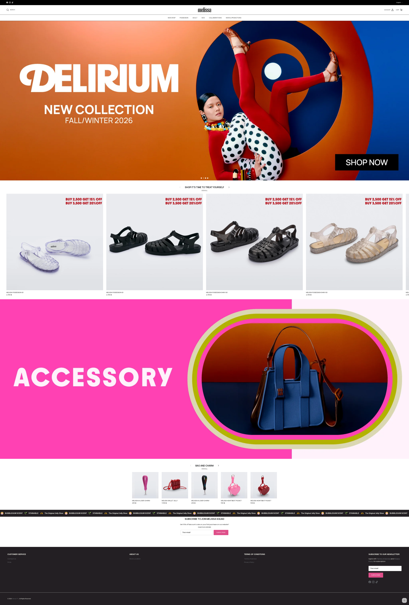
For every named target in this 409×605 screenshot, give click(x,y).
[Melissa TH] (204, 9)
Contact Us (11, 559)
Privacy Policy (249, 562)
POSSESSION (184, 18)
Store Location (135, 559)
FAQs (9, 562)
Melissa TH (15, 599)
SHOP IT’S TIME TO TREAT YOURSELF (204, 187)
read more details (204, 527)
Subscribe (220, 532)
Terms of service (250, 559)
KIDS (203, 18)
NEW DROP (171, 18)
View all (204, 190)
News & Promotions (233, 18)
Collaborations (215, 18)
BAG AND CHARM (204, 465)
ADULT (195, 18)
